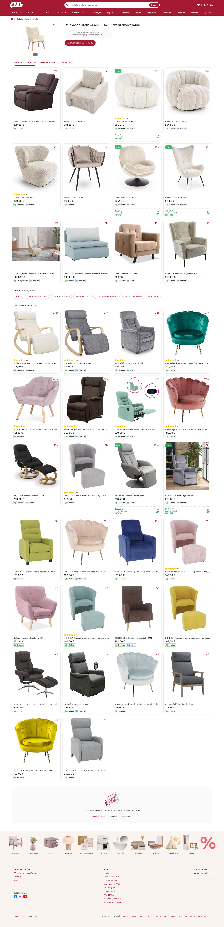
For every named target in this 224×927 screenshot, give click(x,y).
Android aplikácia (204, 873)
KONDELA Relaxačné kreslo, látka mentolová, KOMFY (139, 429)
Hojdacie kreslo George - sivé (77, 363)
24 (158, 313)
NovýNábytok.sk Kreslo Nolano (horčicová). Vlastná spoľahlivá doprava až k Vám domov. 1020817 (57, 770)
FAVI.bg (192, 916)
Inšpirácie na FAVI (112, 884)
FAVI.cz (126, 916)
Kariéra (17, 880)
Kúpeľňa (120, 853)
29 (158, 445)
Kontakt (17, 877)
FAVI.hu (150, 916)
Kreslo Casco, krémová (175, 197)
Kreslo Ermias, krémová (125, 197)
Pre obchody (109, 891)
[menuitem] (16, 13)
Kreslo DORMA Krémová (75, 121)
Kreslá (35, 19)
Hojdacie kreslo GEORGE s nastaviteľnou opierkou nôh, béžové (42, 363)
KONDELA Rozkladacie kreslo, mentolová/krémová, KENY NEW (93, 274)
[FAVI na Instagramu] (20, 896)
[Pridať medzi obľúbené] (107, 71)
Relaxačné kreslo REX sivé (76, 704)
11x (77, 360)
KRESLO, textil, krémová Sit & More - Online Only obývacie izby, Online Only (48, 274)
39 (208, 71)
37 (107, 313)
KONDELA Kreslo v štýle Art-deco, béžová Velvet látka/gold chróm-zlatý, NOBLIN (101, 572)
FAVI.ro (142, 916)
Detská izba (173, 853)
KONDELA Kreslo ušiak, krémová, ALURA (183, 274)
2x (178, 360)
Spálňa (156, 853)
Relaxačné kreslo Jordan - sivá (129, 363)
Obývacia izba (23, 19)
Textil (51, 853)
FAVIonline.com (20, 916)
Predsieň (190, 853)
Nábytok (16, 853)
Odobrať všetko (98, 817)
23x (26, 360)
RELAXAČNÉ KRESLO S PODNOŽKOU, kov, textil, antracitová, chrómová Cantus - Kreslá (53, 704)
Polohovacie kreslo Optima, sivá (129, 496)
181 (208, 379)
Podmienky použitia (112, 899)
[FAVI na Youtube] (25, 896)
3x (127, 360)
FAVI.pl (134, 916)
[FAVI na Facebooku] (15, 896)
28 (57, 379)
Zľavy (208, 853)
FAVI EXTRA (109, 895)
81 (107, 521)
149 (208, 313)
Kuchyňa (103, 853)
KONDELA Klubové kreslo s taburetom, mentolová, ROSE (90, 638)
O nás (106, 873)
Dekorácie (33, 853)
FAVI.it (166, 916)
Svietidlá (68, 853)
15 (158, 71)
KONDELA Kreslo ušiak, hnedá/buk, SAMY (134, 638)
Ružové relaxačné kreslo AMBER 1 (29, 638)
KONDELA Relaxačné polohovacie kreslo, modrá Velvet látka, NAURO (146, 572)
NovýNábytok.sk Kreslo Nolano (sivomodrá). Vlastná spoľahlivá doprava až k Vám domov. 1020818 (159, 704)
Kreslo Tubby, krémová (125, 121)
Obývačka (138, 853)
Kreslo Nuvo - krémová (74, 197)
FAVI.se (173, 916)
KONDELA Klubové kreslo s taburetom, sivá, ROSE (87, 496)
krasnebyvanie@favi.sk (27, 873)
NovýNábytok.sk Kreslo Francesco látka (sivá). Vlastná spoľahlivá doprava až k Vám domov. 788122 (109, 770)
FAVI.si (207, 916)
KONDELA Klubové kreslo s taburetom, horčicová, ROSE (191, 638)
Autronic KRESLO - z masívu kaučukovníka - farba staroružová (42, 429)
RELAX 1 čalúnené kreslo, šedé (179, 704)
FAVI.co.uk (183, 916)
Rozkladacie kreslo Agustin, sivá (179, 496)
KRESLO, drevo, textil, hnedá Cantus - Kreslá (34, 121)
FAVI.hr (158, 916)
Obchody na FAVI (111, 877)
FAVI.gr (200, 916)
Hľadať (154, 5)
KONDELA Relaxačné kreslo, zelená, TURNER (34, 572)
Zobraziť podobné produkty (80, 43)
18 (208, 654)
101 (56, 313)
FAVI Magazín (109, 888)
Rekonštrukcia (86, 853)
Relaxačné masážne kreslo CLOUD (29, 496)
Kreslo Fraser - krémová (176, 121)
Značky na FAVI (110, 880)
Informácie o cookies (113, 902)
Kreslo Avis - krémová (23, 197)
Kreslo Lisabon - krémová (126, 274)
